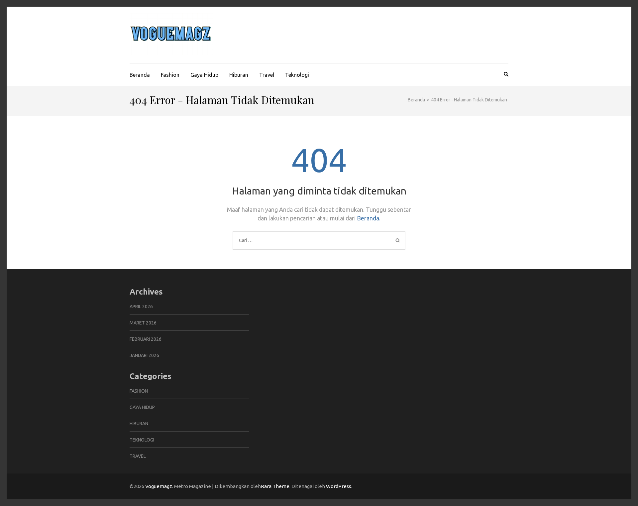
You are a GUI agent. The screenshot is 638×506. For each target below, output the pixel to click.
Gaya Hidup (204, 75)
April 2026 (141, 306)
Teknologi (297, 75)
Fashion (170, 75)
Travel (266, 75)
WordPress (338, 486)
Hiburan (238, 75)
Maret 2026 (143, 322)
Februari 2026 (145, 339)
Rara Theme (275, 486)
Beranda (140, 75)
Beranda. (368, 218)
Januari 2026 (144, 355)
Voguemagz (158, 486)
